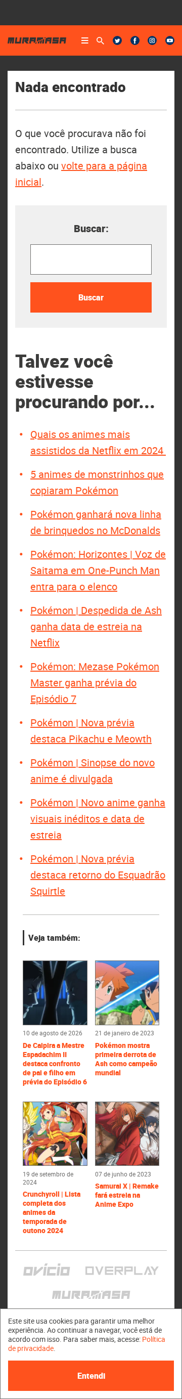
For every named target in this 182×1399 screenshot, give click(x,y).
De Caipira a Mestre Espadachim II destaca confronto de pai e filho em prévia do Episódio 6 (55, 1063)
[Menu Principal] (84, 40)
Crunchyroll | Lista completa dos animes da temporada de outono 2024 (51, 1212)
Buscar (91, 297)
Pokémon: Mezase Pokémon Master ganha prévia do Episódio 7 (94, 683)
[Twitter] (117, 40)
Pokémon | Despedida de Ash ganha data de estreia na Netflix (96, 626)
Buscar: (91, 228)
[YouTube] (169, 40)
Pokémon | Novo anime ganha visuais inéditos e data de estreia (97, 819)
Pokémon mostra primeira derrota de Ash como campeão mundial (126, 1059)
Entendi (91, 1375)
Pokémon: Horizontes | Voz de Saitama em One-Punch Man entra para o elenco (98, 570)
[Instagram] (152, 40)
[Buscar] (100, 41)
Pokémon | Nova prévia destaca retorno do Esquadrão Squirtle (97, 875)
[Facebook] (135, 40)
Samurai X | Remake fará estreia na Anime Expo (127, 1195)
